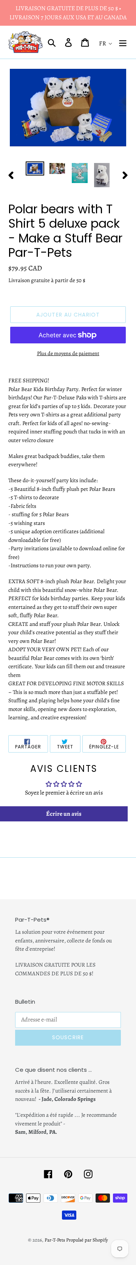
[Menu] (122, 42)
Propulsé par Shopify (87, 1240)
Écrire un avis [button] (64, 814)
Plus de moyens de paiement (68, 353)
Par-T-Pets (55, 1240)
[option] (35, 170)
